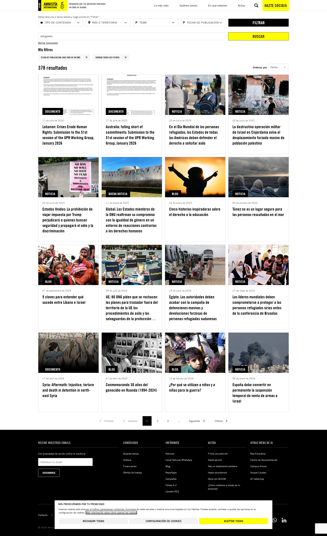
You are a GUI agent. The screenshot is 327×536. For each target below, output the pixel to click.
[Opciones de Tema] (173, 23)
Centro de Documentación (264, 459)
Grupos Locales (258, 472)
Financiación (130, 466)
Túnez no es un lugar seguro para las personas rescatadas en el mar (258, 211)
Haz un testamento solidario (222, 466)
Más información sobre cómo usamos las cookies (111, 512)
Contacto (43, 514)
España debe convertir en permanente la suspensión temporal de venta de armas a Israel (254, 393)
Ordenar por (260, 67)
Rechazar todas (93, 521)
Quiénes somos (131, 453)
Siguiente (194, 421)
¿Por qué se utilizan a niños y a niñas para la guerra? (192, 387)
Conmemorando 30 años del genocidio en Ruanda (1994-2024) (131, 387)
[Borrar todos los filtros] (125, 57)
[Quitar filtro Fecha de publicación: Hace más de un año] (86, 57)
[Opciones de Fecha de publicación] (221, 23)
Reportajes (171, 472)
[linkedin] (284, 520)
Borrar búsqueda (48, 42)
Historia (127, 459)
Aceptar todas (233, 521)
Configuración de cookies (163, 521)
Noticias (170, 453)
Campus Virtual (258, 466)
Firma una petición (218, 453)
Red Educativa (258, 453)
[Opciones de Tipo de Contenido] (78, 23)
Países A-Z (171, 485)
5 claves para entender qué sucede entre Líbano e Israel (63, 299)
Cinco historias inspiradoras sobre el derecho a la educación (194, 211)
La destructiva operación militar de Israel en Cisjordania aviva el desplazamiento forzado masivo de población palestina (258, 135)
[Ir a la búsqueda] (256, 5)
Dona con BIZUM (217, 478)
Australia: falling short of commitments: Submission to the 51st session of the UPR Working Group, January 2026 (130, 135)
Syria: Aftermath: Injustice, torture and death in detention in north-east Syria (68, 390)
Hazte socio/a (275, 5)
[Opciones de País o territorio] (126, 23)
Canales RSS (172, 491)
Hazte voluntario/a (217, 472)
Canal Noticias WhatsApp (179, 459)
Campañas (171, 478)
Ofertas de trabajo (132, 472)
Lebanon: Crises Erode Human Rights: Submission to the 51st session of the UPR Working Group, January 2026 (68, 135)
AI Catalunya (257, 478)
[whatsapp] (274, 520)
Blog (168, 466)
